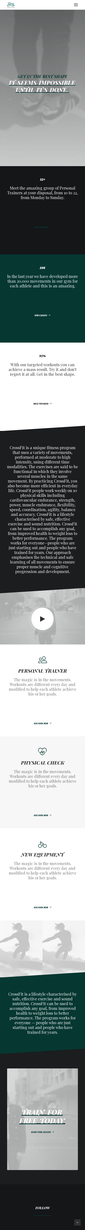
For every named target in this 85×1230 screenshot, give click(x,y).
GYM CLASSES (41, 315)
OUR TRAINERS (41, 227)
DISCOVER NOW (41, 723)
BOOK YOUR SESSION (41, 1132)
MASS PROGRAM (40, 404)
